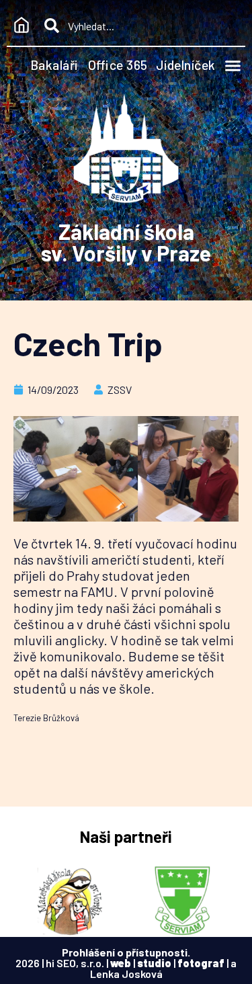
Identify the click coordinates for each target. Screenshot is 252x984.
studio (154, 962)
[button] (233, 66)
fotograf (200, 962)
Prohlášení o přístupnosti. (126, 952)
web (120, 962)
